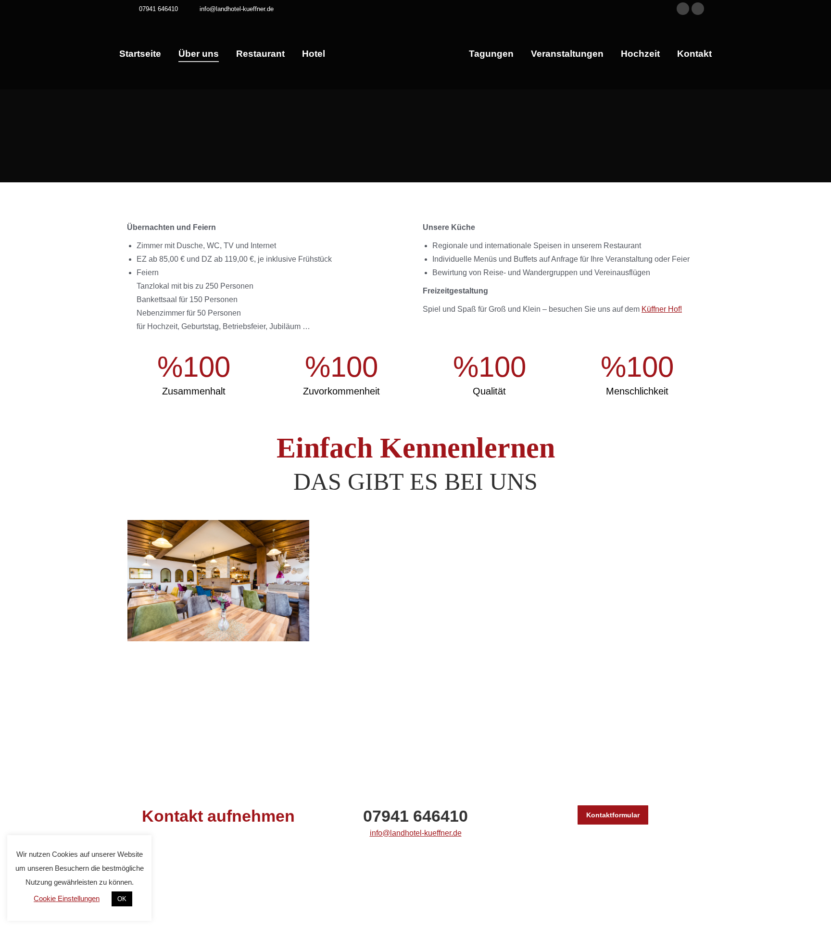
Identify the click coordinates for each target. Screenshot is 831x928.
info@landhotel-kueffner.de (416, 833)
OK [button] (121, 899)
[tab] (408, 901)
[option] (184, 873)
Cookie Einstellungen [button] (67, 898)
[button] (706, 873)
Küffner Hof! (662, 309)
